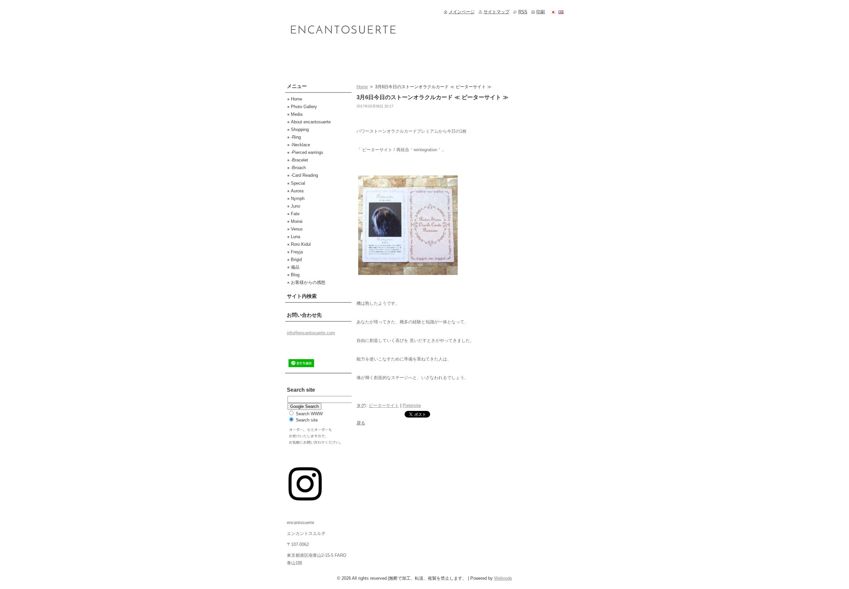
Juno (295, 206)
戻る (361, 423)
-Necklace (300, 144)
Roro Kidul (301, 244)
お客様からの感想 (308, 282)
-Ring (296, 137)
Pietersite (412, 405)
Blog (295, 274)
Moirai (296, 221)
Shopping (300, 129)
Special (298, 183)
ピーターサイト (384, 405)
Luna (295, 236)
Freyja (297, 251)
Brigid (296, 259)
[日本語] (553, 12)
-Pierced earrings (307, 152)
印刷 (540, 11)
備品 (295, 267)
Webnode (503, 578)
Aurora (297, 190)
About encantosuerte (311, 121)
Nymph (297, 198)
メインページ (462, 11)
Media (296, 114)
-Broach (298, 167)
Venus (297, 229)
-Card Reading (304, 175)
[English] (560, 12)
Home (362, 86)
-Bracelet (299, 160)
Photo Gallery (304, 106)
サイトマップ (496, 11)
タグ (361, 405)
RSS (522, 11)
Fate (295, 213)
